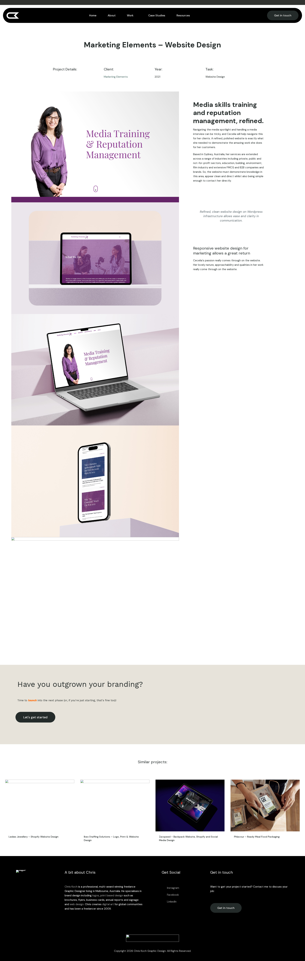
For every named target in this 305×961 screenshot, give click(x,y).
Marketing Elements (116, 77)
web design (77, 904)
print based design (111, 895)
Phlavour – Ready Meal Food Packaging (257, 836)
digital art (108, 904)
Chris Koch (71, 886)
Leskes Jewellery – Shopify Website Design (33, 836)
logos (95, 895)
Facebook (173, 895)
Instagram (173, 888)
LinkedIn (172, 901)
